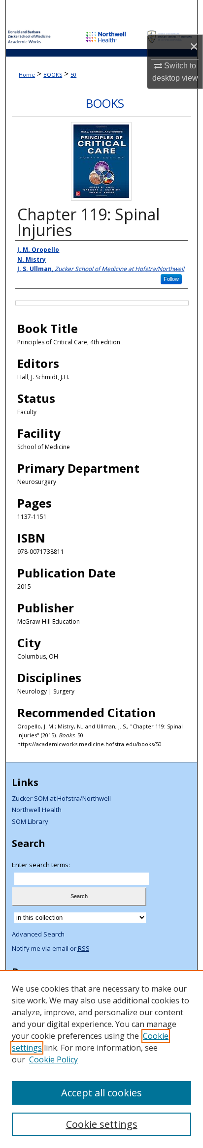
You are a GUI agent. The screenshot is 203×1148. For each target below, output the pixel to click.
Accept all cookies (101, 1092)
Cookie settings (101, 1124)
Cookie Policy (53, 1059)
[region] (101, 1059)
